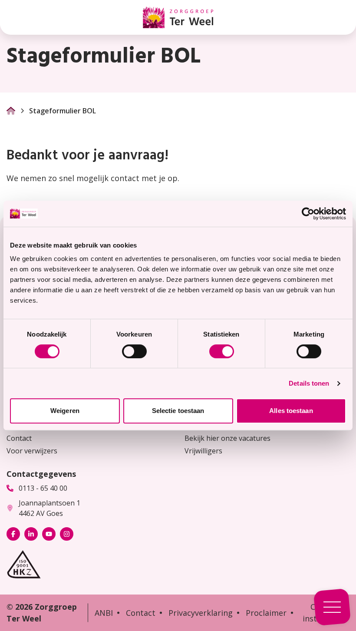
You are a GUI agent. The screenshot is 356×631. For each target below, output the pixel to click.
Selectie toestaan (178, 410)
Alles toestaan (291, 410)
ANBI (104, 613)
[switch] (134, 351)
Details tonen (309, 383)
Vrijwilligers (203, 451)
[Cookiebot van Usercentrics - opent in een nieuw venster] (308, 213)
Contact (19, 438)
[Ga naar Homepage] (11, 110)
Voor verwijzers (32, 451)
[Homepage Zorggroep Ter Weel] (178, 17)
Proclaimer (266, 613)
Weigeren (64, 410)
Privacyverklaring (200, 613)
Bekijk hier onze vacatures (227, 438)
